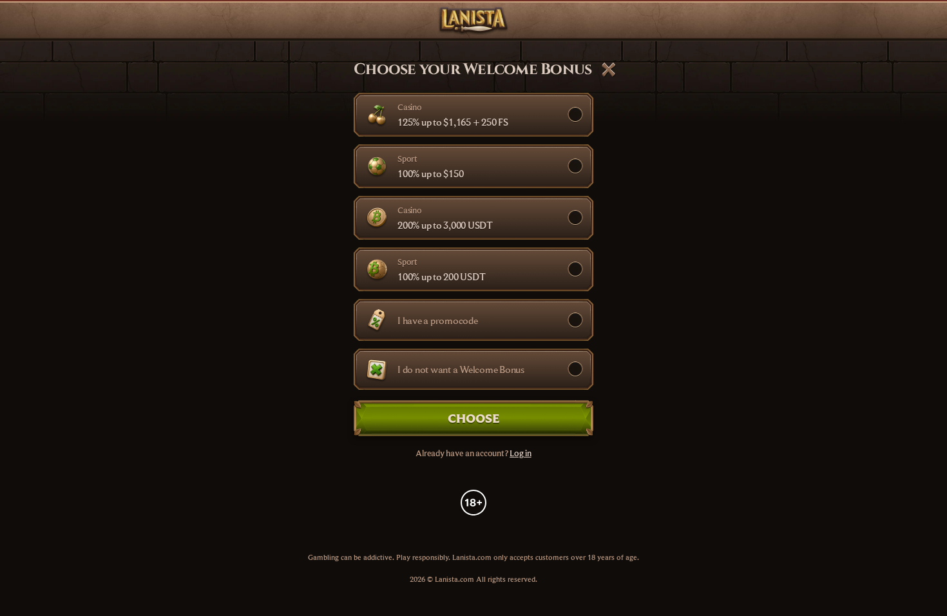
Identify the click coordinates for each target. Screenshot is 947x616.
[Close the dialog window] (609, 69)
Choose (474, 418)
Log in (520, 453)
